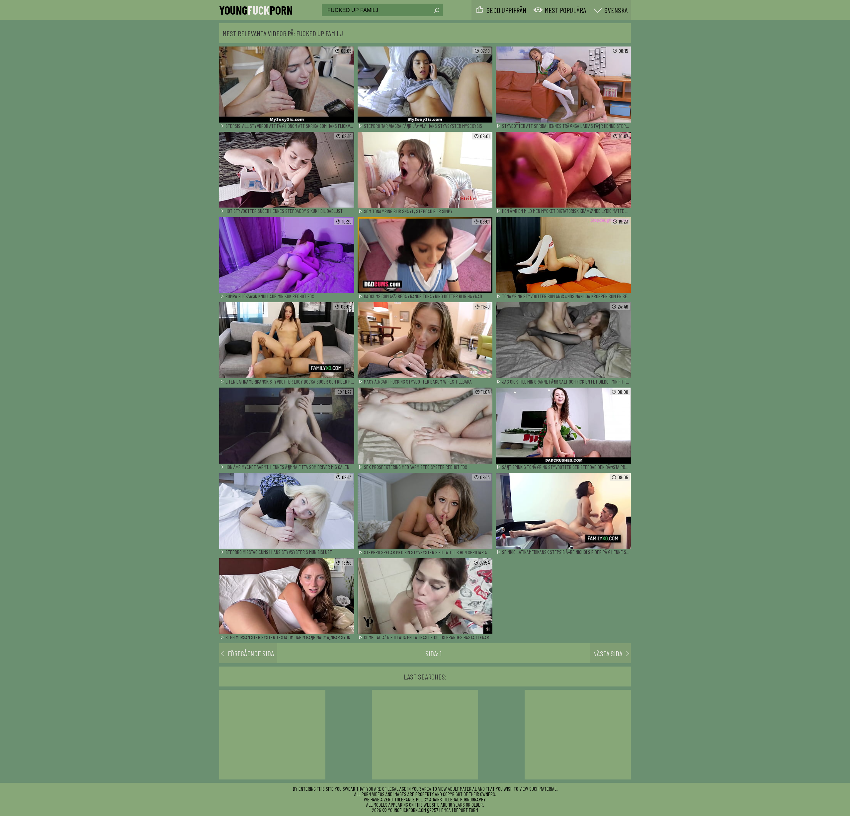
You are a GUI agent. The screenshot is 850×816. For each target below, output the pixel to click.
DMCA (446, 810)
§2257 (432, 810)
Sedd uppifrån (506, 10)
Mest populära (565, 10)
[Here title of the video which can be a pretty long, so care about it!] (286, 84)
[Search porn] (436, 11)
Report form (466, 810)
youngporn (256, 10)
